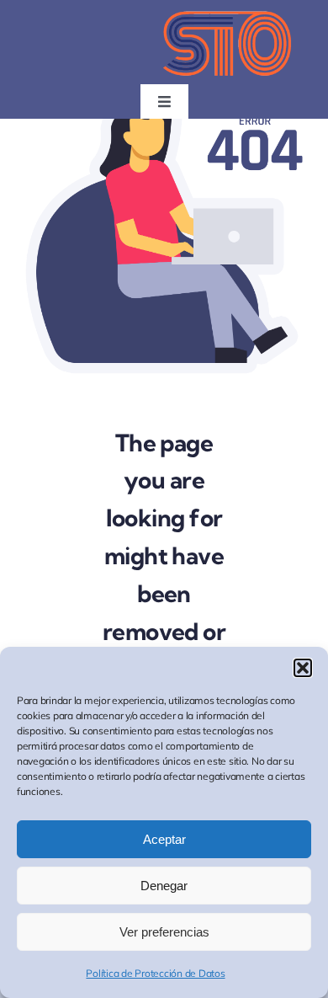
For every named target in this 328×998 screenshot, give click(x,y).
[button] (302, 667)
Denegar (164, 885)
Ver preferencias (164, 932)
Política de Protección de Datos (155, 973)
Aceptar (164, 839)
